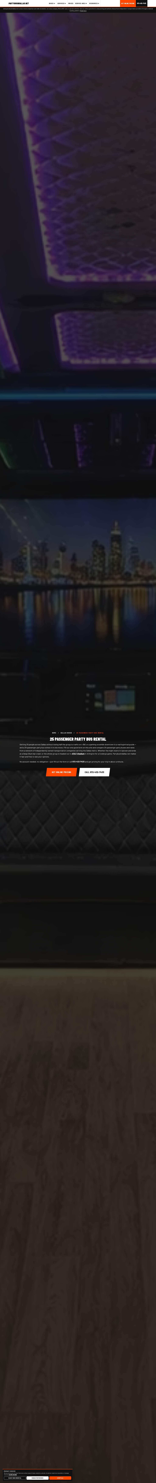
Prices (70, 3)
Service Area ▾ (81, 3)
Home (54, 733)
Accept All (60, 1478)
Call (94, 772)
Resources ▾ (94, 3)
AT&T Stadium (78, 754)
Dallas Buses (66, 733)
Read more (83, 11)
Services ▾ (62, 3)
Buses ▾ (52, 3)
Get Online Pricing (127, 3)
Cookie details (13, 1474)
